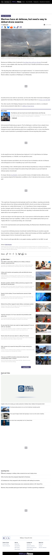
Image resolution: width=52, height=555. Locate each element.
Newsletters (17, 545)
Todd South (5, 24)
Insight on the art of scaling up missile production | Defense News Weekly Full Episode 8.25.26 (22, 404)
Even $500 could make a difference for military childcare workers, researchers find (15, 262)
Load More (26, 367)
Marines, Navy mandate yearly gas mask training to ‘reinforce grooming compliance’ (22, 487)
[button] (26, 389)
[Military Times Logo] (16, 2)
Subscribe (17, 544)
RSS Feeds (17, 547)
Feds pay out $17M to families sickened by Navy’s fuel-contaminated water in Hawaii (15, 357)
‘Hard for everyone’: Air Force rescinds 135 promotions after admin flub (16, 315)
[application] (26, 389)
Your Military (6, 16)
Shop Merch (17, 549)
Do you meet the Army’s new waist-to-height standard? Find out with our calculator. (17, 325)
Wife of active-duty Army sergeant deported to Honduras (15, 477)
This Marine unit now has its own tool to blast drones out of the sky (28, 113)
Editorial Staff (30, 549)
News (23, 1)
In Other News (5, 259)
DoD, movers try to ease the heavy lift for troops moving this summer (16, 347)
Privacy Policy (6, 544)
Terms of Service (6, 545)
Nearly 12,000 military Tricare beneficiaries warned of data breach (16, 294)
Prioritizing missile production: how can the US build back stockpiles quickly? (25, 407)
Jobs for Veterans (42, 547)
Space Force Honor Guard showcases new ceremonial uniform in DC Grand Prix (21, 484)
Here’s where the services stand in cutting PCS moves (15, 336)
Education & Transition (45, 1)
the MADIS (14, 175)
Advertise (29, 544)
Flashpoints (36, 1)
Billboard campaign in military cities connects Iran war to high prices (19, 473)
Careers (40, 545)
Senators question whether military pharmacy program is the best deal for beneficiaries (16, 283)
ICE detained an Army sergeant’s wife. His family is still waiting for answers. (20, 480)
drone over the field (44, 100)
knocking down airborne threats (32, 62)
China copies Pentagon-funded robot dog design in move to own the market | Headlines (27, 413)
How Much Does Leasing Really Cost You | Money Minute (21, 420)
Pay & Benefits (29, 1)
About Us (41, 544)
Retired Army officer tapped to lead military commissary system (17, 304)
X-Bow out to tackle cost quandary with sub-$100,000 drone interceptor (16, 273)
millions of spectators (28, 106)
